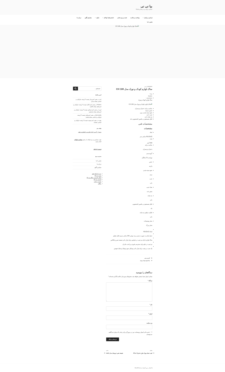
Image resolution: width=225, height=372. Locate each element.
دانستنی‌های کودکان (109, 17)
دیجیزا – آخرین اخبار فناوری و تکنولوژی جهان (89, 132)
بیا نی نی (146, 6)
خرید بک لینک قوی (96, 173)
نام (151, 304)
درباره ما (79, 17)
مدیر (145, 86)
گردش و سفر (147, 258)
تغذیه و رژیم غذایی (122, 17)
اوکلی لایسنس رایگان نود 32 (94, 177)
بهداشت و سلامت (134, 17)
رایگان (99, 183)
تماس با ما (149, 22)
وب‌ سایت (149, 323)
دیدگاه (150, 280)
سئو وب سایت (97, 181)
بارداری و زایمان (148, 17)
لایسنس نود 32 (97, 179)
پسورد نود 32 (98, 175)
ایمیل (150, 314)
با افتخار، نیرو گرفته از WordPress (144, 368)
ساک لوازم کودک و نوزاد (145, 260)
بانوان (97, 17)
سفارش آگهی (88, 17)
